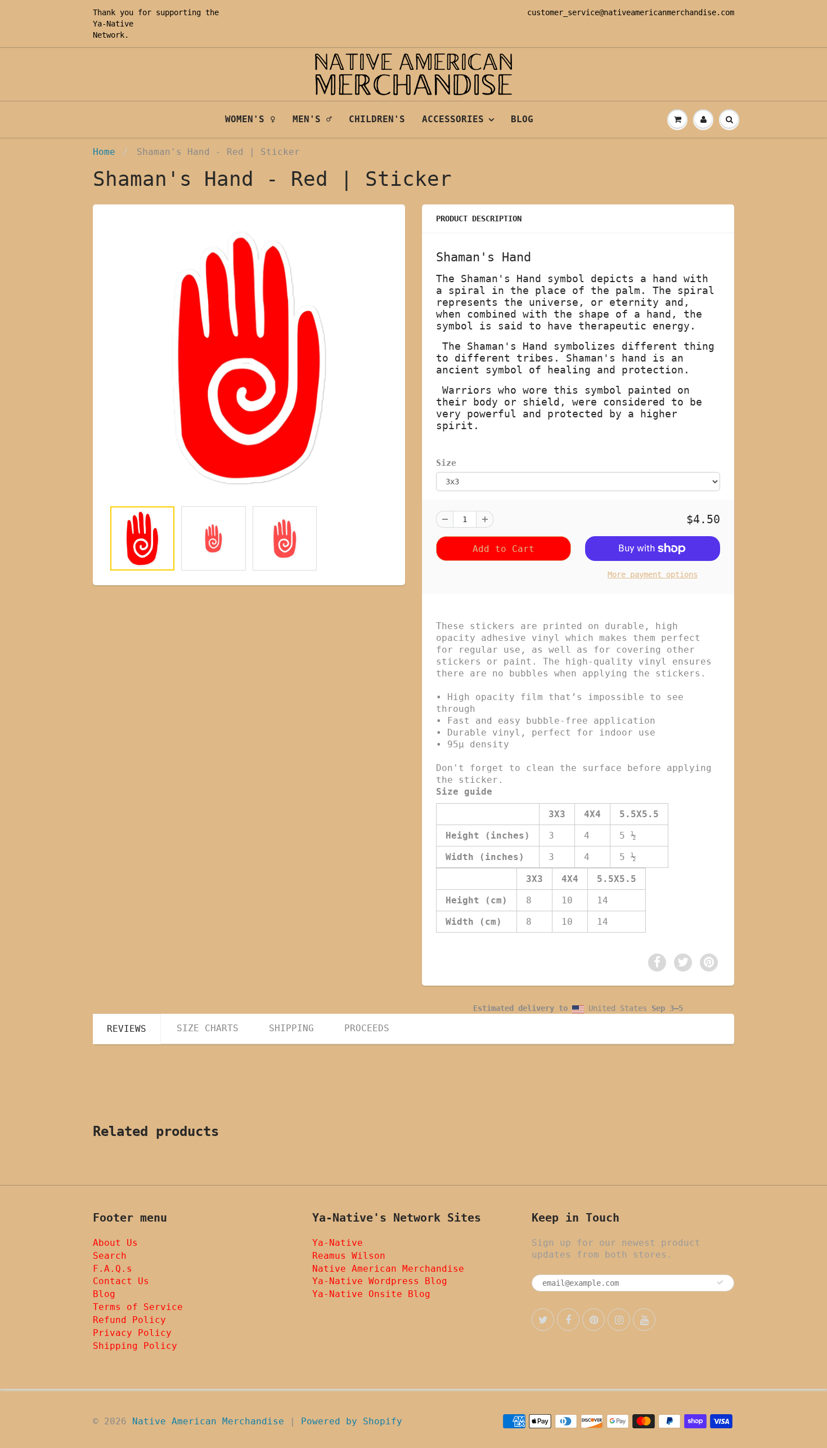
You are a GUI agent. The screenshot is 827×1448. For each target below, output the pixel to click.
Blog (522, 119)
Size (446, 463)
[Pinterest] (593, 1319)
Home (104, 151)
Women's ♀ (250, 119)
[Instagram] (619, 1319)
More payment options (653, 574)
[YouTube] (644, 1319)
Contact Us (121, 1281)
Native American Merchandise (388, 1268)
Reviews (126, 1028)
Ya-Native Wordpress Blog (379, 1281)
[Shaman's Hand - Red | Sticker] (249, 358)
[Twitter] (543, 1319)
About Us (115, 1242)
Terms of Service (138, 1307)
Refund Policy (129, 1320)
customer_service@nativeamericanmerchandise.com (630, 12)
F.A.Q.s (112, 1268)
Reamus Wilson (348, 1255)
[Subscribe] (720, 1282)
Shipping (291, 1028)
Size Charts (208, 1028)
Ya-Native (113, 23)
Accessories (453, 119)
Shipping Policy (135, 1345)
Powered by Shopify (351, 1421)
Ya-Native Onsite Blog (371, 1294)
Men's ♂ (312, 119)
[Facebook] (568, 1319)
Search (110, 1255)
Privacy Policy (132, 1332)
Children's (377, 119)
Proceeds (366, 1028)
